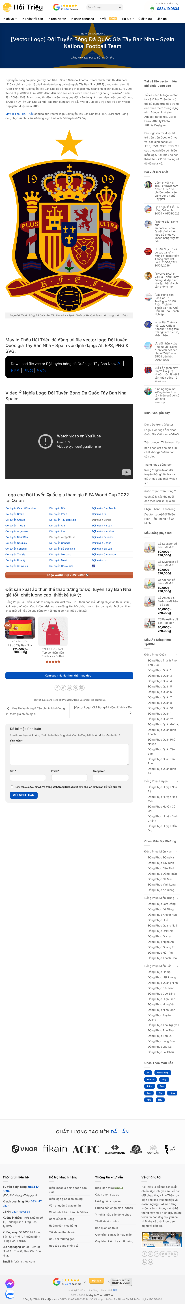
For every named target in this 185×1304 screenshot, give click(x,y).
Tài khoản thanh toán (62, 1232)
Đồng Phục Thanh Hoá (162, 958)
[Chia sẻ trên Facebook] (57, 688)
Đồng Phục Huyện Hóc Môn (162, 799)
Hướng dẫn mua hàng (63, 1225)
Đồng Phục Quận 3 (160, 675)
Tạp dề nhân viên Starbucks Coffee (53, 654)
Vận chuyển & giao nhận (65, 1205)
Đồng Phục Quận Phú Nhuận (161, 742)
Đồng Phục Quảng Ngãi (163, 925)
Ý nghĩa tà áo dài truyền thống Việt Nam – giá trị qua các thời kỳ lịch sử (160, 476)
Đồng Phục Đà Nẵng (161, 909)
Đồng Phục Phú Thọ (161, 1030)
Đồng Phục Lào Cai (160, 1046)
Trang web (99, 771)
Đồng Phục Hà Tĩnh (160, 952)
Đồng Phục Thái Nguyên (163, 1025)
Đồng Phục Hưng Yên (161, 1004)
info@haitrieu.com (23, 1261)
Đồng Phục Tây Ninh (161, 863)
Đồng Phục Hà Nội (159, 972)
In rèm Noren (57, 19)
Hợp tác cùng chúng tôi (64, 1245)
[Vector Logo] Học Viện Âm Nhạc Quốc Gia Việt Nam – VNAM (161, 429)
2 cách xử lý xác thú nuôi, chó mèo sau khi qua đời (160, 496)
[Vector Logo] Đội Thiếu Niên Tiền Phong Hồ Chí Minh (159, 519)
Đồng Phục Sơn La (159, 1036)
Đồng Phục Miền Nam (158, 851)
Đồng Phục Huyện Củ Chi (161, 809)
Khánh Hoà (106, 1290)
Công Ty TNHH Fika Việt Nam (40, 1299)
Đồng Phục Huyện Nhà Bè (162, 789)
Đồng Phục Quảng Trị (161, 947)
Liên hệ (161, 19)
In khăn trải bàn (32, 19)
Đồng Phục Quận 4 (160, 681)
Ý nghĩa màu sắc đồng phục (113, 1214)
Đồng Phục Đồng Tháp (162, 873)
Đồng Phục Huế (158, 920)
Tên (13, 771)
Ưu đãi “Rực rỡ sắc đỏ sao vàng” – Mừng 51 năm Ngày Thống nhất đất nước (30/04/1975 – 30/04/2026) (167, 257)
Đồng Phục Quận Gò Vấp (163, 724)
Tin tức (126, 19)
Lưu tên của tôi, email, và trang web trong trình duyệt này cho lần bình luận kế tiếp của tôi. (68, 787)
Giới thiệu (145, 19)
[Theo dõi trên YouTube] (150, 1262)
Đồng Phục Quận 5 (160, 686)
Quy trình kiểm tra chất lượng (114, 1241)
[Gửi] (120, 7)
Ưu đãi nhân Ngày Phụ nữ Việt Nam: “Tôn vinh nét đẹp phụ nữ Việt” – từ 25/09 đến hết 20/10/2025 (166, 351)
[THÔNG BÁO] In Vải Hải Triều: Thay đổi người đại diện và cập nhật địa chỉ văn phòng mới (167, 280)
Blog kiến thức (104, 1188)
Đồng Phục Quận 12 (160, 719)
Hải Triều (147, 1186)
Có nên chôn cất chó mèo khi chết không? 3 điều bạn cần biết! (162, 449)
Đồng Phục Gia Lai (159, 936)
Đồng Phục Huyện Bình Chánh (163, 818)
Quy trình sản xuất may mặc (113, 1234)
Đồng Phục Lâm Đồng (162, 904)
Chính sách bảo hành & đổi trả (68, 1212)
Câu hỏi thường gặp (61, 1239)
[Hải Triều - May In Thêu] (22, 7)
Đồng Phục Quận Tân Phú (161, 761)
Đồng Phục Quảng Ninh (163, 982)
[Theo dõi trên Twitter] (163, 1254)
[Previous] (8, 1151)
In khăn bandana (82, 19)
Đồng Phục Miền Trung (159, 898)
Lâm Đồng (93, 1290)
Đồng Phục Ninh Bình (161, 1010)
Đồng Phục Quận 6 (160, 692)
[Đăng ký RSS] (144, 1262)
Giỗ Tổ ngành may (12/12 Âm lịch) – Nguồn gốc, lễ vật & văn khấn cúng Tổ (167, 372)
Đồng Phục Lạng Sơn (161, 1041)
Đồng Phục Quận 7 (160, 697)
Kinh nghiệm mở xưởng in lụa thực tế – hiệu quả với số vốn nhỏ (167, 393)
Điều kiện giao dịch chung (66, 1199)
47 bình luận (163, 381)
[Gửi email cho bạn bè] (69, 688)
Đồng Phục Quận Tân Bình (161, 751)
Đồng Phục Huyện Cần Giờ (162, 828)
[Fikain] (32, 1148)
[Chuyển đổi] (177, 655)
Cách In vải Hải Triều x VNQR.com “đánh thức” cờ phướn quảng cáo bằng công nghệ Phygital (166, 191)
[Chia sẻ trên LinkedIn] (82, 688)
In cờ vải (8, 19)
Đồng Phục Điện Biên (161, 999)
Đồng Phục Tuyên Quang (159, 1017)
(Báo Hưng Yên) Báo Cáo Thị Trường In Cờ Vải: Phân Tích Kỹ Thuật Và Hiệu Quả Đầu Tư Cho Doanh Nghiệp (167, 304)
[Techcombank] (92, 1149)
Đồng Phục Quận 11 (160, 713)
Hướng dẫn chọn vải (108, 1201)
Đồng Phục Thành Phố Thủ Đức (162, 663)
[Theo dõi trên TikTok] (157, 1254)
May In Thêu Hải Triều (101, 1295)
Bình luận (16, 740)
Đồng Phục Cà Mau (160, 879)
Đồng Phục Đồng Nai (161, 857)
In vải (102, 19)
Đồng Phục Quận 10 (160, 708)
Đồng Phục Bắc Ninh (161, 988)
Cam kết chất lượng (61, 1219)
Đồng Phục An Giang (161, 890)
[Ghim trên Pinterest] (75, 688)
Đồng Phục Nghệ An (161, 941)
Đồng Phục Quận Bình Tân (162, 771)
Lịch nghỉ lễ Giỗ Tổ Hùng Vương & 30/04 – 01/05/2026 (167, 210)
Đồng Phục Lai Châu (161, 1052)
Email (55, 771)
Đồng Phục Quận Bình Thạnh (162, 732)
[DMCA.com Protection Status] (121, 1281)
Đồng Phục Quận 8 (160, 702)
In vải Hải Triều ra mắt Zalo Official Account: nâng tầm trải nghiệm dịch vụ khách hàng (167, 329)
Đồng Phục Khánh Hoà (162, 914)
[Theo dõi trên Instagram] (150, 1254)
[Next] (176, 1151)
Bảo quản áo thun (106, 1228)
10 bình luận (163, 403)
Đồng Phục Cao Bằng (161, 993)
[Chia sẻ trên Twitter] (63, 688)
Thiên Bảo (108, 57)
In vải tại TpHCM (76, 1290)
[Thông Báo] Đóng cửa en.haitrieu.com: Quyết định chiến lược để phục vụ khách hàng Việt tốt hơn (167, 231)
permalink (100, 699)
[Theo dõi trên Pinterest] (175, 1254)
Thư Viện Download (92, 33)
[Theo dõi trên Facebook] (144, 1254)
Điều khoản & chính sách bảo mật (68, 1190)
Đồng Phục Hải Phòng (162, 977)
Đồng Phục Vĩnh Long (162, 884)
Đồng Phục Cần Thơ (161, 868)
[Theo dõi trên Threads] (169, 1254)
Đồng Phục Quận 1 (159, 670)
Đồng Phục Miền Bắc (157, 966)
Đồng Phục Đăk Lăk (160, 931)
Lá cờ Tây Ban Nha (20, 645)
